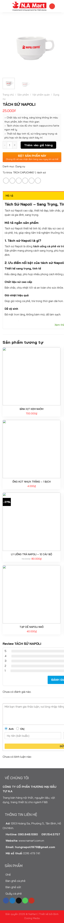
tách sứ (41, 172)
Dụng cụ (20, 166)
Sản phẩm (23, 94)
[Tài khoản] (52, 6)
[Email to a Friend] (25, 181)
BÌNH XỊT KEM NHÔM (31, 409)
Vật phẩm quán (41, 94)
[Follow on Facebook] (6, 901)
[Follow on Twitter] (12, 901)
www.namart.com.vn (31, 840)
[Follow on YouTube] (31, 901)
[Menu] (5, 6)
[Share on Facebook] (12, 181)
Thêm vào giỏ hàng (38, 145)
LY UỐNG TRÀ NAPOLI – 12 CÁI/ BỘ (31, 554)
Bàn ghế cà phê (15, 881)
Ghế (8, 874)
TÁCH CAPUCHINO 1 (24, 172)
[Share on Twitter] (19, 181)
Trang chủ (8, 94)
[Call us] (25, 901)
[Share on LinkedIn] (38, 181)
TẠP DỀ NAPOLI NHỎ (32, 627)
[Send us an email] (19, 901)
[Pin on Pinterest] (31, 181)
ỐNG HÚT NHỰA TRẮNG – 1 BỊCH (31, 481)
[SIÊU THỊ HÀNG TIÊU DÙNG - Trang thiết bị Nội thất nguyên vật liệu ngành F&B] (29, 6)
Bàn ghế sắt (13, 887)
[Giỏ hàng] (59, 6)
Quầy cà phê (13, 893)
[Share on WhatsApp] (6, 181)
